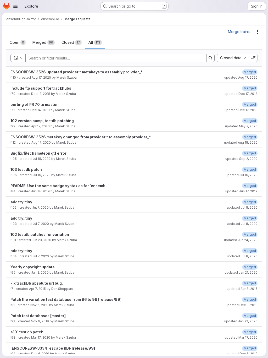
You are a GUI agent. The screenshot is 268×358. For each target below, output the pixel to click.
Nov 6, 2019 (39, 305)
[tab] (17, 42)
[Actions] (257, 32)
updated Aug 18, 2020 (241, 142)
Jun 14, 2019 (40, 191)
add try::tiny (21, 202)
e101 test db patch (26, 332)
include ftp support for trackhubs (40, 88)
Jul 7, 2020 (40, 207)
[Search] (210, 58)
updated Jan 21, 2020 (241, 272)
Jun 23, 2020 (41, 240)
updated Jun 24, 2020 (241, 240)
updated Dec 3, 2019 (242, 305)
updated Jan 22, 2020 (241, 321)
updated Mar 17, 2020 (241, 337)
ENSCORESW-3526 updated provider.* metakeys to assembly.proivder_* (76, 72)
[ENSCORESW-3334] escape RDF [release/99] (52, 348)
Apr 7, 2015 (37, 289)
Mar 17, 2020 (40, 337)
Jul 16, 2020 (41, 175)
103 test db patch (26, 169)
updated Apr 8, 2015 (242, 289)
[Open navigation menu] (15, 6)
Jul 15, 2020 (41, 159)
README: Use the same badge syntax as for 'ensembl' (59, 185)
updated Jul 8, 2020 (242, 207)
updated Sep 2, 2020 (241, 159)
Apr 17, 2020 (40, 126)
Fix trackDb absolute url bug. (36, 283)
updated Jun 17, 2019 (241, 191)
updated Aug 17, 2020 (241, 77)
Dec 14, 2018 (40, 110)
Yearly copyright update (32, 267)
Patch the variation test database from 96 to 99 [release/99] (65, 299)
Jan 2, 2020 (40, 272)
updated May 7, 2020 (241, 126)
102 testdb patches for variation (39, 234)
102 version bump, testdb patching (42, 120)
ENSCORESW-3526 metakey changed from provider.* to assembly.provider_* (80, 137)
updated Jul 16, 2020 (242, 175)
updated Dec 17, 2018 (241, 94)
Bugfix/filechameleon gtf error (38, 153)
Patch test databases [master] (38, 315)
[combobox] (233, 58)
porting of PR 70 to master (34, 104)
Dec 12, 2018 (40, 94)
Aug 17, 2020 (41, 77)
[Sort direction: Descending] (253, 58)
